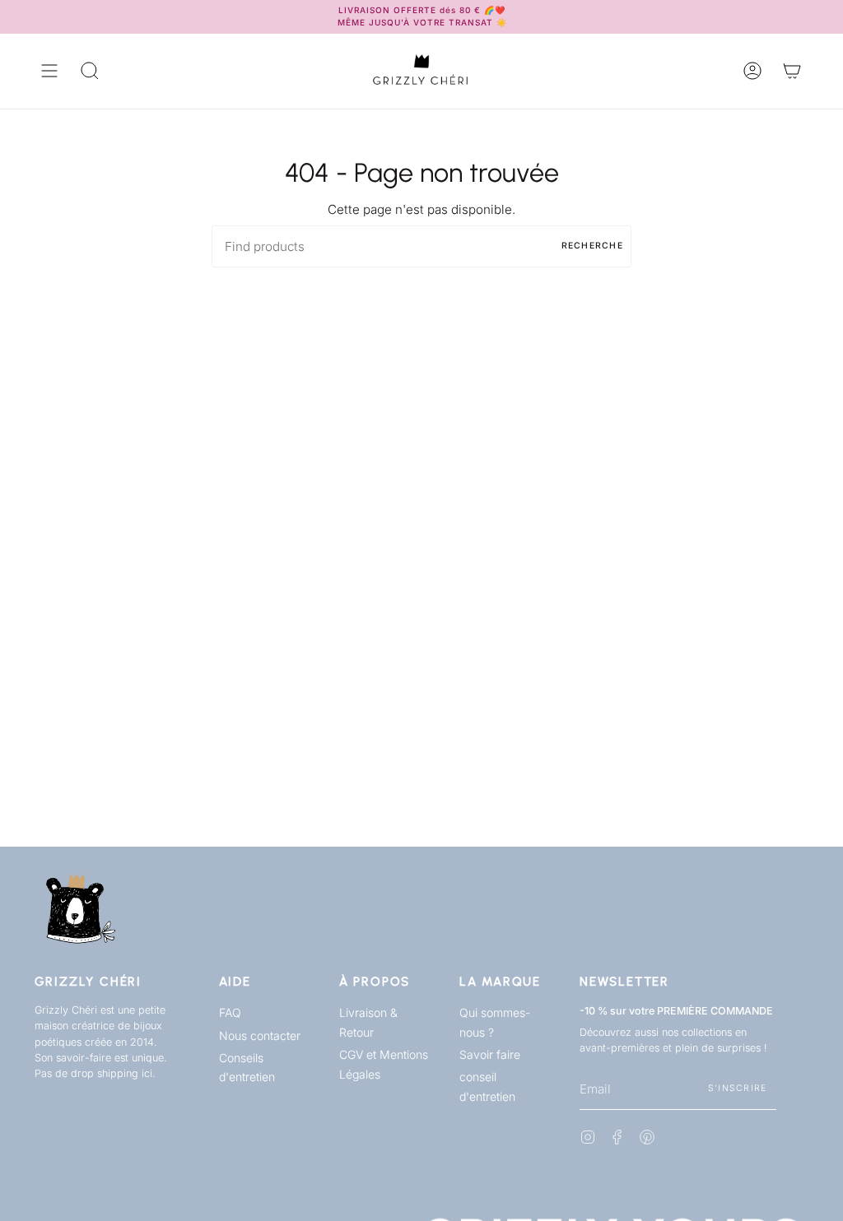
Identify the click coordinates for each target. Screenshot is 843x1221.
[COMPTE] (752, 71)
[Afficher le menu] (49, 71)
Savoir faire (489, 1054)
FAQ (230, 1012)
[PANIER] (792, 71)
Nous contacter (259, 1035)
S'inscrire (737, 1088)
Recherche (592, 245)
